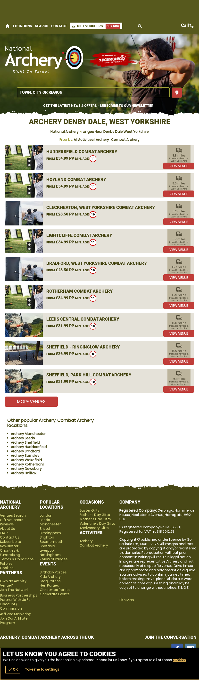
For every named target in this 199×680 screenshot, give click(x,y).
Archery (102, 139)
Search (41, 26)
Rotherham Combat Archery (79, 291)
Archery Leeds (23, 438)
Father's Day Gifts (95, 514)
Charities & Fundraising (10, 552)
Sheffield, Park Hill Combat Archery (88, 374)
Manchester (50, 524)
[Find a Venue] (93, 92)
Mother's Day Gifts (95, 519)
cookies (179, 659)
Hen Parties (49, 585)
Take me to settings (42, 669)
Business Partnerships (18, 602)
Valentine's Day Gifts (97, 523)
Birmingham (50, 533)
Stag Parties (50, 581)
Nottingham (50, 554)
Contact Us (9, 537)
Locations (22, 26)
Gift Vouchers (95, 26)
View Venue (178, 166)
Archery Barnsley (25, 455)
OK (13, 669)
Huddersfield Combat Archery (81, 151)
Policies (6, 563)
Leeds (45, 519)
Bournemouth (51, 541)
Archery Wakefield (26, 459)
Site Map (126, 599)
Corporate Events (55, 594)
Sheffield (47, 546)
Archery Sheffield (25, 442)
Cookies (7, 567)
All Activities (84, 139)
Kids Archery (50, 576)
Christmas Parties (55, 589)
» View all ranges (54, 559)
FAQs (4, 533)
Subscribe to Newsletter (10, 543)
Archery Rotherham (27, 464)
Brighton (47, 537)
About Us (7, 528)
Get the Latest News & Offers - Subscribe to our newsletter (98, 106)
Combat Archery (125, 139)
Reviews (7, 524)
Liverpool (47, 550)
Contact (59, 26)
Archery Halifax (23, 473)
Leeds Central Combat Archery (82, 319)
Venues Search (13, 515)
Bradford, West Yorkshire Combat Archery (96, 263)
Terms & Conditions (17, 559)
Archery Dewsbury (26, 468)
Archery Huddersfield (29, 446)
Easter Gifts (90, 510)
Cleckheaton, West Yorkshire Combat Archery (100, 207)
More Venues (31, 401)
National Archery (64, 131)
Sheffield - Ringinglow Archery (83, 346)
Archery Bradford (25, 451)
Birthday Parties (53, 572)
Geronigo (113, 59)
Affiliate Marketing (15, 618)
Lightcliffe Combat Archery (79, 235)
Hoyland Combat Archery (76, 179)
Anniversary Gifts (94, 527)
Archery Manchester (28, 433)
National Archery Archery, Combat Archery (44, 59)
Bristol (45, 528)
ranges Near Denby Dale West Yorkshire (115, 131)
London (46, 515)
